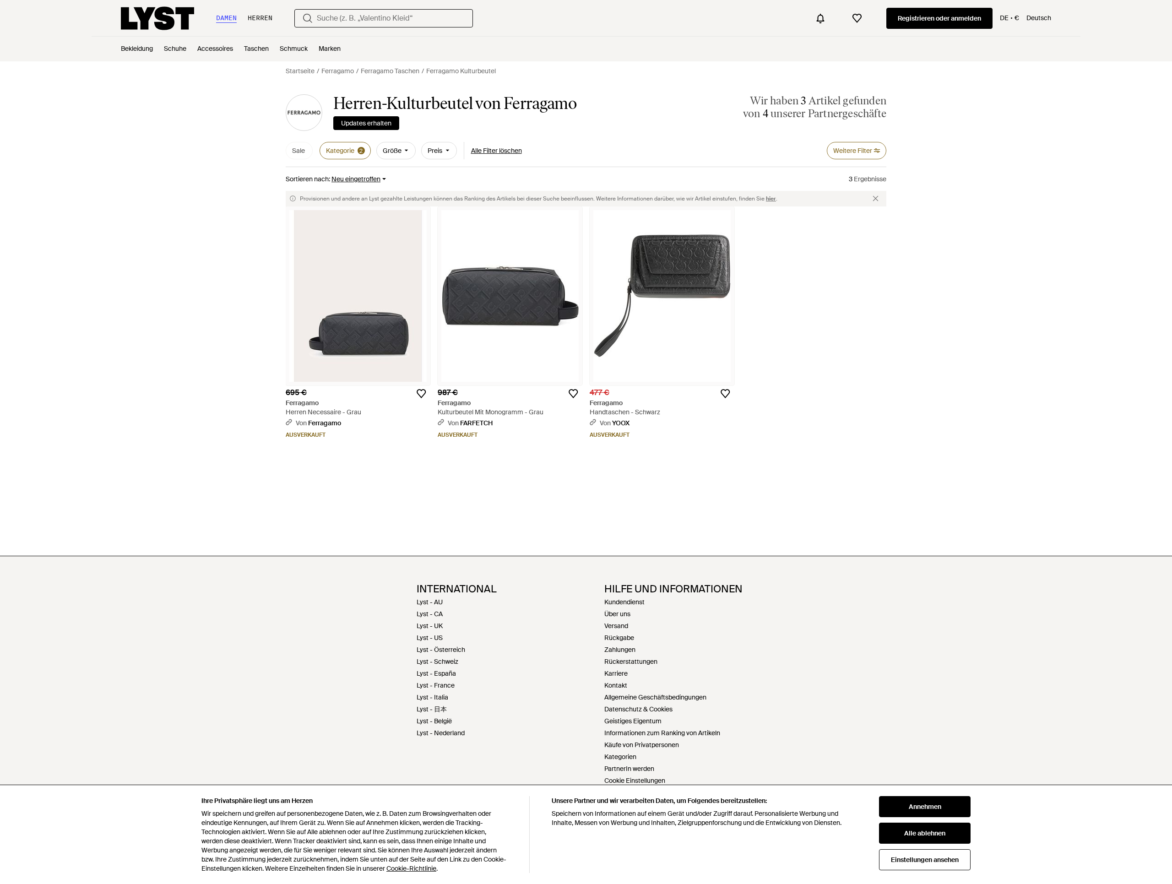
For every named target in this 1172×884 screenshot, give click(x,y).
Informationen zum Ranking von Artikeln (662, 733)
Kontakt (615, 685)
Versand (616, 626)
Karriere (616, 673)
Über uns (617, 614)
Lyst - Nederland (441, 733)
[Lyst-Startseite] (157, 18)
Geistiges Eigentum (633, 721)
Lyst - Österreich (441, 649)
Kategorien (620, 757)
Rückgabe (619, 638)
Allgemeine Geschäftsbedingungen (655, 697)
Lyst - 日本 (432, 709)
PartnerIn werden (629, 769)
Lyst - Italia (432, 697)
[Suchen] (307, 18)
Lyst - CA (430, 614)
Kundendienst (624, 602)
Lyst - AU (430, 602)
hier (771, 198)
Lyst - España (436, 673)
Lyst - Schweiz (437, 661)
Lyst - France (436, 685)
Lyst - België (434, 721)
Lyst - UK (430, 626)
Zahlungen (619, 649)
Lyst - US (430, 638)
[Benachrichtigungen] (820, 18)
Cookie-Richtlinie (411, 868)
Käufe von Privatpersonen (641, 745)
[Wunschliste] (857, 18)
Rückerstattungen (630, 661)
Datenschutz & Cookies (638, 709)
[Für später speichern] (421, 394)
